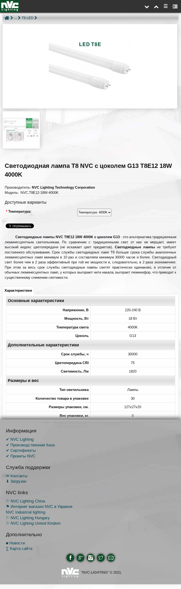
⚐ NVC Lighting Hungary (28, 518)
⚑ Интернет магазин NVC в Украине (39, 506)
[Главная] (7, 18)
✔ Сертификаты (21, 450)
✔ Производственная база (30, 445)
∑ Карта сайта (19, 548)
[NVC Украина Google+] (80, 558)
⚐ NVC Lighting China (25, 501)
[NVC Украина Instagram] (91, 558)
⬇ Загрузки (16, 481)
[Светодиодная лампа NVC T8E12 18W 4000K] (89, 66)
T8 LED (27, 18)
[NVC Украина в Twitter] (101, 558)
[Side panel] (175, 6)
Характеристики (18, 290)
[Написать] (111, 558)
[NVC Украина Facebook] (70, 558)
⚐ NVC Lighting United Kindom (33, 523)
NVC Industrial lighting (25, 512)
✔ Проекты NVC (20, 456)
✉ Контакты (16, 476)
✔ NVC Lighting (19, 439)
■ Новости (15, 543)
